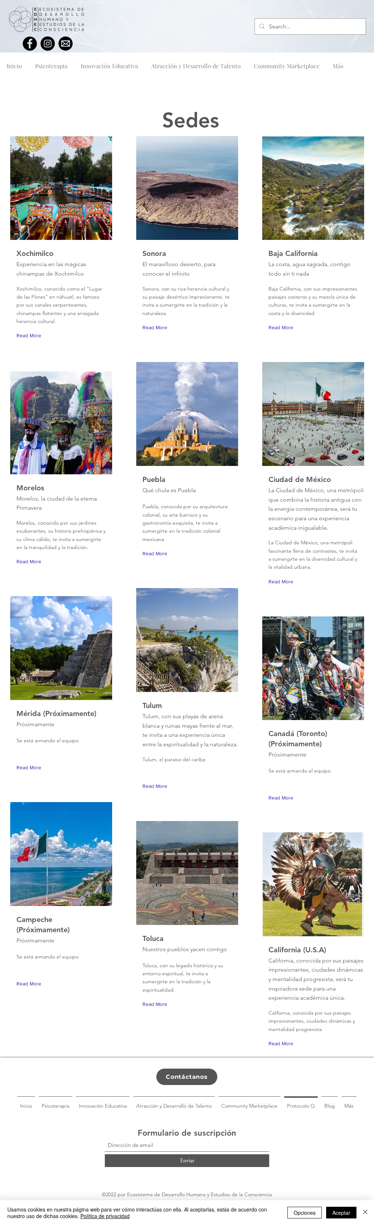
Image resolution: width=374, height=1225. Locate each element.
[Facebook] (30, 43)
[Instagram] (48, 43)
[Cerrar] (365, 1212)
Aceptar (341, 1212)
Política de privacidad (105, 1216)
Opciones (305, 1212)
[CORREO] (65, 43)
